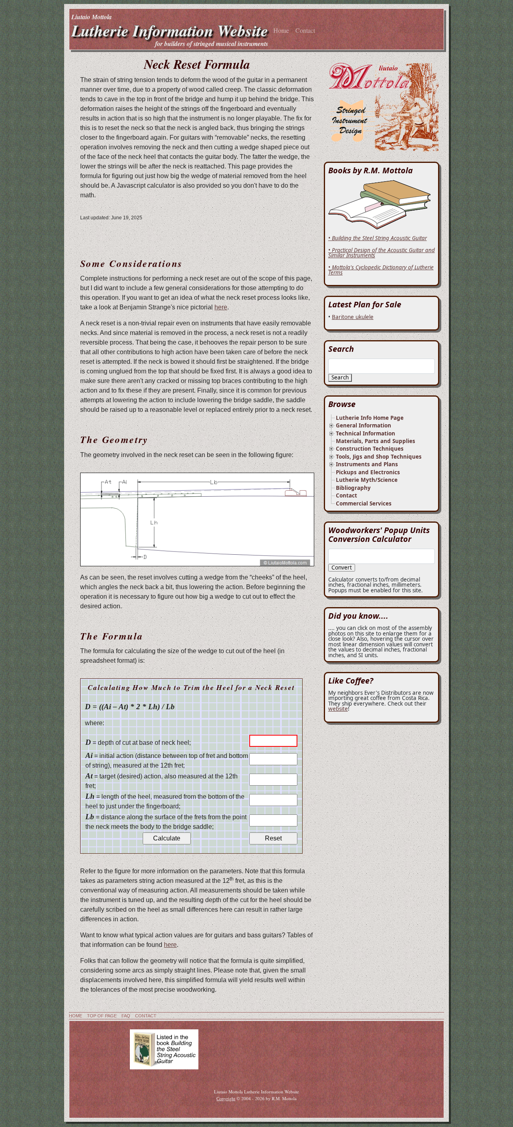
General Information (363, 425)
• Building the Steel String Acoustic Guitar (377, 238)
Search (340, 377)
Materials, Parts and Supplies (375, 441)
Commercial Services (364, 503)
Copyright (225, 1098)
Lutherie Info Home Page (370, 417)
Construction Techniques (370, 448)
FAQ (125, 1015)
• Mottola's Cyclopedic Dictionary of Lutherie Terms (381, 270)
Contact (305, 30)
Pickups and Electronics (368, 472)
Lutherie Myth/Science (367, 479)
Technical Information (365, 433)
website (338, 708)
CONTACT (145, 1015)
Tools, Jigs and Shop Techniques (379, 456)
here (220, 307)
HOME (75, 1015)
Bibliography (353, 487)
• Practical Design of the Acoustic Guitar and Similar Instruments (381, 253)
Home (281, 30)
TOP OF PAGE (102, 1015)
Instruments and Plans (367, 464)
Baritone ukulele (353, 317)
